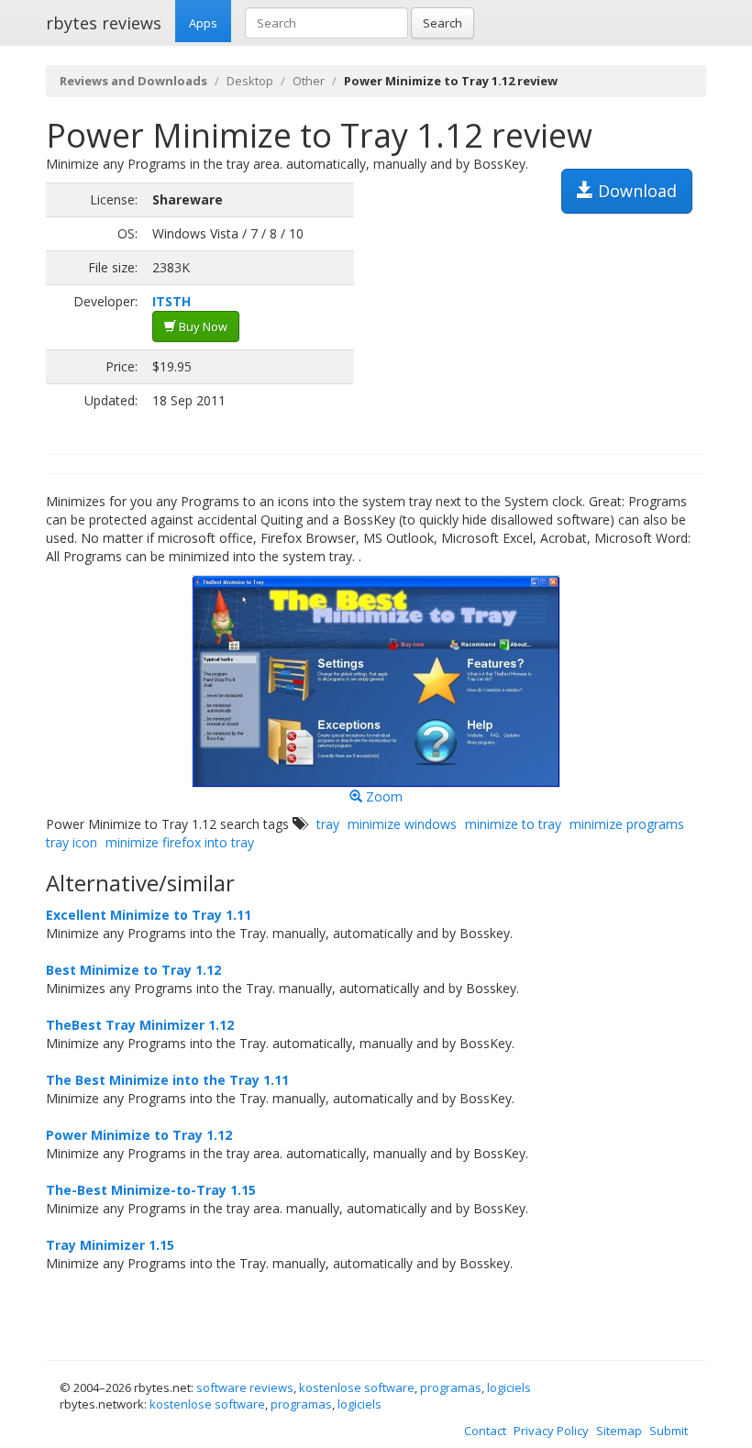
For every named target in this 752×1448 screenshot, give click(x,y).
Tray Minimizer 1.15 (110, 1245)
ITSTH (171, 301)
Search (442, 23)
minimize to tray (513, 824)
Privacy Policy (551, 1430)
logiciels (509, 1387)
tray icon (71, 842)
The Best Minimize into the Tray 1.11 (167, 1080)
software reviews (244, 1387)
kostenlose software (357, 1387)
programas (450, 1387)
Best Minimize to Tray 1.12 (133, 969)
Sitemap (619, 1430)
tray (327, 824)
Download (635, 191)
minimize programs (627, 824)
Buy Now (201, 326)
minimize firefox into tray (179, 842)
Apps (203, 23)
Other (309, 80)
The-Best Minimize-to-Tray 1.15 (151, 1190)
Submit (668, 1430)
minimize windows (402, 824)
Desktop (250, 80)
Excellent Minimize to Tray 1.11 (148, 914)
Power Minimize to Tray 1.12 (139, 1135)
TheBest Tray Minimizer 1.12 (140, 1024)
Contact (485, 1430)
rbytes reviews (103, 23)
